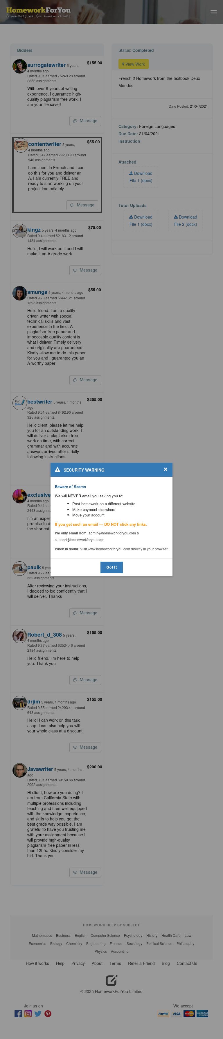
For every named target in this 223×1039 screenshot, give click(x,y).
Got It (111, 567)
